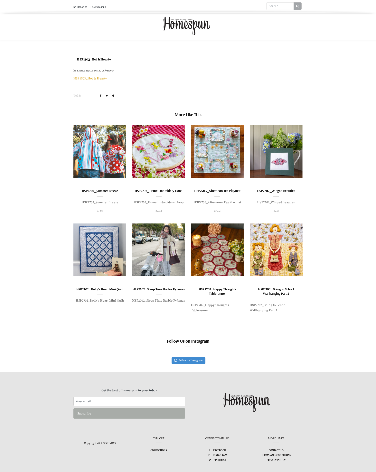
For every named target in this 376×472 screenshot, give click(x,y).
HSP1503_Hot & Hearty (90, 78)
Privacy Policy (276, 460)
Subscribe (84, 413)
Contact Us (276, 450)
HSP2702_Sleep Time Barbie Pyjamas (159, 289)
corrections (158, 450)
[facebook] (100, 95)
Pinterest (220, 460)
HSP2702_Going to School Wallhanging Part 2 (276, 291)
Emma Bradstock (88, 70)
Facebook (219, 450)
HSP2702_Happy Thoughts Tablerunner (217, 291)
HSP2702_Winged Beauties (276, 190)
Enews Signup (98, 7)
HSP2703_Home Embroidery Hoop (158, 190)
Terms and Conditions (276, 455)
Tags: (77, 95)
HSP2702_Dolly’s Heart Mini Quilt (100, 289)
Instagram (220, 455)
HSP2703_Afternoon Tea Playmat (217, 190)
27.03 (100, 211)
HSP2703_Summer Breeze (100, 190)
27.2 (276, 211)
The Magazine (79, 7)
